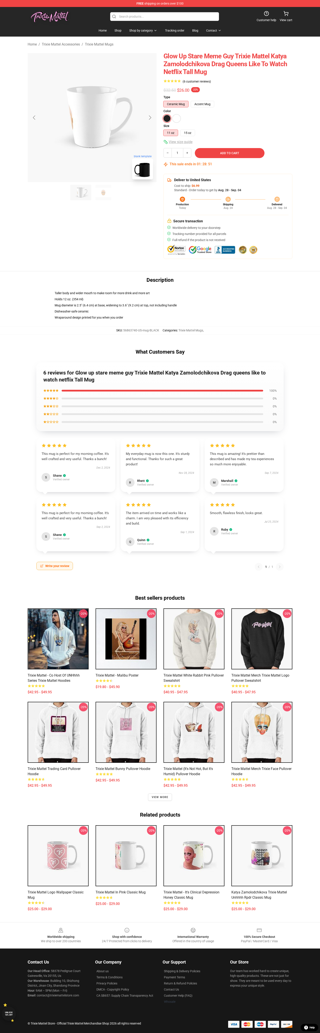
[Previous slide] (34, 117)
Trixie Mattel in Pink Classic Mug (121, 892)
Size (166, 126)
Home (32, 44)
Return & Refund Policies (180, 983)
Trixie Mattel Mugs (99, 44)
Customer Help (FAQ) (178, 995)
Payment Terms (174, 977)
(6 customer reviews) (197, 81)
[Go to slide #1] (80, 192)
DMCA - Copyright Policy (112, 989)
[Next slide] (149, 117)
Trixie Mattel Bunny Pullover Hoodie (123, 769)
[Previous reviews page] (259, 567)
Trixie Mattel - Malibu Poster (117, 675)
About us (102, 971)
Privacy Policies (106, 983)
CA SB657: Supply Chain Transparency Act (124, 995)
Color (167, 111)
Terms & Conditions (109, 977)
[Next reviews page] (280, 567)
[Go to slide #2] (103, 192)
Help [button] (312, 1027)
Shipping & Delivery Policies (182, 971)
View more (160, 797)
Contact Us (171, 989)
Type (166, 97)
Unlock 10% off (9, 1013)
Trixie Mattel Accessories (61, 44)
